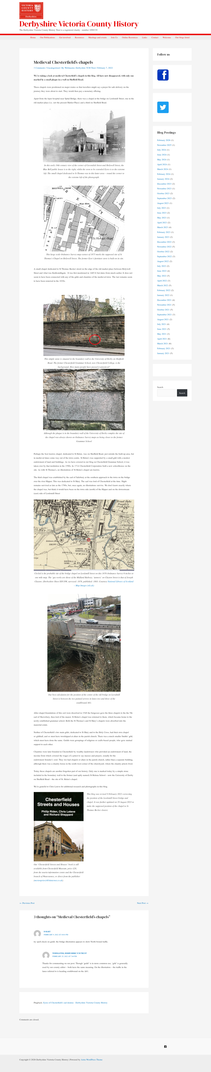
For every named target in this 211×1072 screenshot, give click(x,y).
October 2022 (163, 251)
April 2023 (162, 222)
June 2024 (162, 154)
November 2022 (164, 246)
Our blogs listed (182, 37)
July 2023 (161, 207)
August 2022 (163, 261)
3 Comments (39, 67)
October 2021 (163, 309)
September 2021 (164, 314)
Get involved (65, 37)
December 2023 (164, 183)
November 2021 (164, 304)
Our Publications (47, 37)
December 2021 (164, 299)
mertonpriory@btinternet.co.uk (48, 880)
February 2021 (163, 348)
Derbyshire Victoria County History (79, 23)
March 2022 (162, 285)
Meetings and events (97, 37)
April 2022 (162, 280)
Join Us (114, 37)
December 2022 (164, 241)
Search (160, 387)
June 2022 (162, 270)
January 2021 (163, 353)
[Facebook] (165, 1046)
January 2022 (163, 295)
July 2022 (161, 265)
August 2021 (163, 319)
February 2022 (163, 290)
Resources (79, 37)
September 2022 (164, 256)
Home (33, 37)
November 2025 (164, 145)
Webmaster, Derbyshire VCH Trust (69, 953)
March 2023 (162, 227)
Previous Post (27, 903)
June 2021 (162, 328)
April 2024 (162, 164)
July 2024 (161, 149)
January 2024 (163, 178)
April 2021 (162, 338)
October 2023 (163, 193)
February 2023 (163, 232)
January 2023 (163, 236)
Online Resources (130, 37)
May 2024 (161, 159)
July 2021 (161, 324)
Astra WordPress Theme (91, 1059)
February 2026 (163, 140)
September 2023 (164, 198)
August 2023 (163, 203)
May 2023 (161, 217)
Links (144, 37)
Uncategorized (53, 67)
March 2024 (162, 169)
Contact (154, 37)
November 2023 (164, 188)
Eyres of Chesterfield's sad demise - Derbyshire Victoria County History (75, 1002)
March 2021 (162, 343)
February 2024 (163, 173)
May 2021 (161, 333)
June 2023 (162, 212)
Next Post (142, 903)
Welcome (167, 37)
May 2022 (161, 275)
